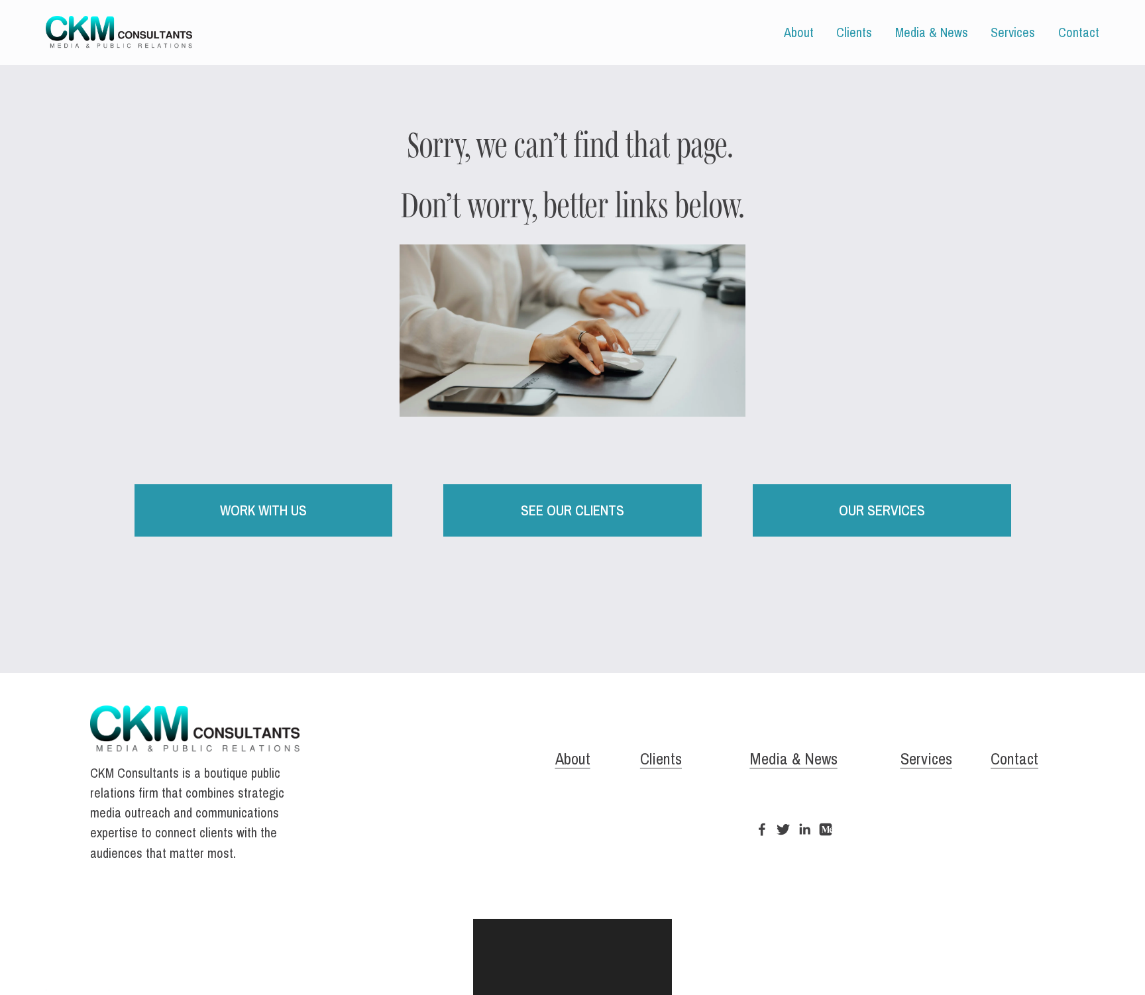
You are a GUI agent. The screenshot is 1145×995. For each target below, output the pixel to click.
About (799, 32)
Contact (1078, 32)
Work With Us (263, 510)
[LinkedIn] (804, 829)
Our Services (882, 510)
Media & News (931, 32)
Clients (854, 32)
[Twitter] (783, 829)
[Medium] (825, 829)
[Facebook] (762, 829)
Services (1013, 32)
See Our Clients (572, 510)
